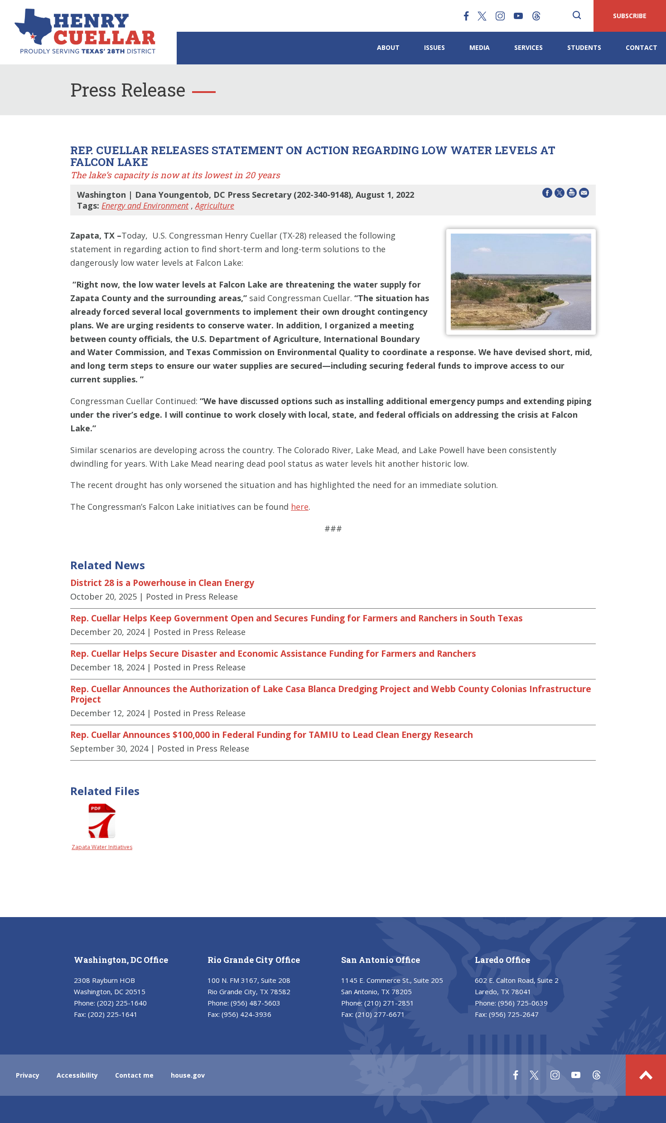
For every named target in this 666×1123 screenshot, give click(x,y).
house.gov (188, 1075)
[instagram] (500, 15)
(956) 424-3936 (246, 1014)
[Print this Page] (572, 194)
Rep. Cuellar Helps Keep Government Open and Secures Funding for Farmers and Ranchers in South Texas (296, 618)
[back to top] (646, 1075)
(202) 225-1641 (113, 1014)
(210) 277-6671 (380, 1014)
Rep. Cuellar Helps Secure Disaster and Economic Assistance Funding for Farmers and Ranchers (273, 654)
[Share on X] (560, 194)
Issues (434, 47)
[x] (482, 15)
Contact (641, 47)
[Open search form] (577, 16)
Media (479, 47)
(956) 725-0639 (523, 1002)
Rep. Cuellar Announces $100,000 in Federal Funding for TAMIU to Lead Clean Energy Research (271, 735)
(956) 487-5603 (255, 1002)
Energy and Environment (144, 205)
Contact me (134, 1075)
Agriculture (214, 205)
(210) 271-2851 (389, 1002)
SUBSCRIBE (630, 15)
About (388, 47)
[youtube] (518, 15)
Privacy (27, 1075)
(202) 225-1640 (122, 1002)
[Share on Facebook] (547, 194)
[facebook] (466, 15)
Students (584, 47)
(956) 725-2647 (514, 1014)
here (300, 506)
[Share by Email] (584, 194)
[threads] (536, 15)
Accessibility (77, 1075)
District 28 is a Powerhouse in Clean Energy (162, 583)
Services (528, 47)
